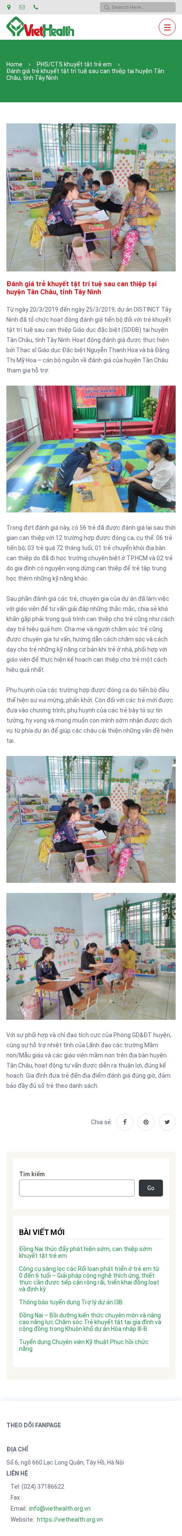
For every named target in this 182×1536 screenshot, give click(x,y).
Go (150, 1188)
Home (14, 64)
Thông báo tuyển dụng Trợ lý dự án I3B (71, 1302)
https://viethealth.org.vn (70, 1519)
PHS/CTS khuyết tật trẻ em (74, 64)
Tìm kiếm (32, 1174)
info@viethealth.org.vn (60, 1508)
